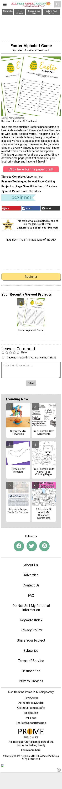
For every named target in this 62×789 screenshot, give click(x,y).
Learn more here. (31, 750)
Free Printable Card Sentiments (43, 432)
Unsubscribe (31, 671)
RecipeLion (31, 713)
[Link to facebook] (19, 546)
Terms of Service (31, 661)
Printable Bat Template (18, 470)
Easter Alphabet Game (31, 330)
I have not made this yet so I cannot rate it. (31, 357)
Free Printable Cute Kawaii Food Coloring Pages (43, 472)
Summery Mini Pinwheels (18, 432)
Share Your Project (31, 640)
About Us (31, 565)
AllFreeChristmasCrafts (31, 707)
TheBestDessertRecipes (31, 723)
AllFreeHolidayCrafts (31, 702)
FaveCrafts (31, 697)
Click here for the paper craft (31, 169)
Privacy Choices (31, 681)
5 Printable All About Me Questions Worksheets (43, 513)
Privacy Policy (31, 630)
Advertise (31, 575)
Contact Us (31, 585)
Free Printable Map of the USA (37, 239)
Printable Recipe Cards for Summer (18, 511)
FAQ (31, 595)
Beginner (31, 277)
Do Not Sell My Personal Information (31, 608)
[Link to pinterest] (44, 546)
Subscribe (31, 650)
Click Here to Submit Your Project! (37, 227)
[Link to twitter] (32, 546)
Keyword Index (31, 620)
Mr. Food (31, 718)
